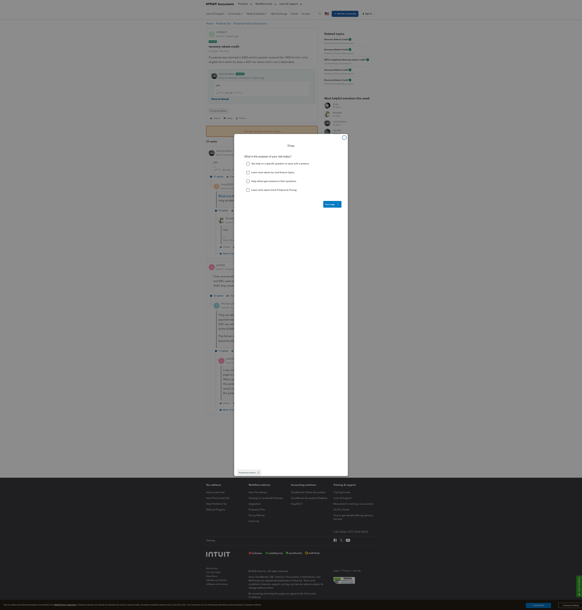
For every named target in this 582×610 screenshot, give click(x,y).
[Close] (344, 138)
